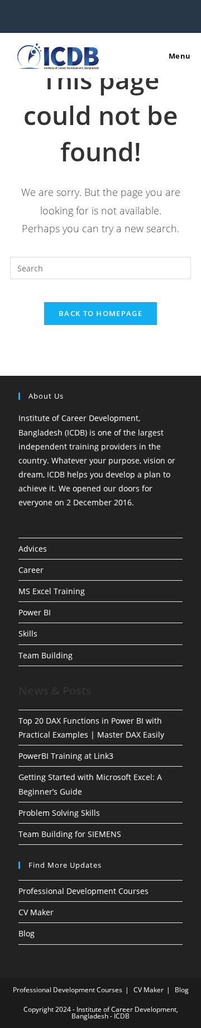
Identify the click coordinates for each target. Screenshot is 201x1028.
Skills (27, 633)
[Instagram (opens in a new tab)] (90, 15)
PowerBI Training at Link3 (65, 755)
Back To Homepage (100, 313)
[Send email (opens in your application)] (123, 15)
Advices (32, 548)
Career (31, 570)
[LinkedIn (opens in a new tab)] (102, 15)
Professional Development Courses (83, 891)
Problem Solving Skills (59, 812)
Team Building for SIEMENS (69, 834)
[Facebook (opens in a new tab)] (78, 15)
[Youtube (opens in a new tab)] (113, 15)
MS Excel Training (51, 591)
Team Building (45, 655)
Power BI (34, 612)
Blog (26, 933)
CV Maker (36, 912)
